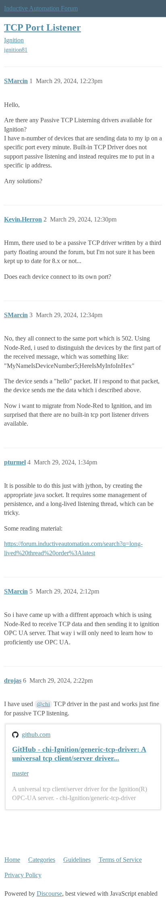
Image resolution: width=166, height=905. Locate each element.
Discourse (49, 893)
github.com (36, 734)
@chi (43, 704)
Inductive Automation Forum (41, 8)
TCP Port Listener (42, 27)
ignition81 (15, 50)
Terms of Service (120, 859)
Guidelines (77, 859)
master (20, 773)
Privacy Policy (23, 875)
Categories (41, 859)
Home (12, 859)
